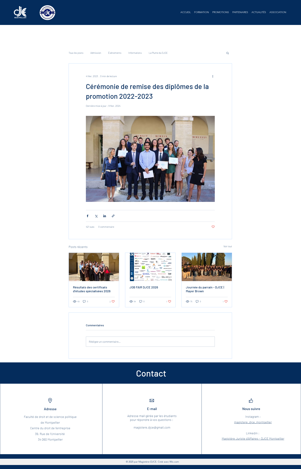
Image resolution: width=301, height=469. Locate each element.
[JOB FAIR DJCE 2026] (150, 267)
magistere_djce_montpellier (253, 422)
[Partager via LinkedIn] (104, 216)
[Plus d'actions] (213, 76)
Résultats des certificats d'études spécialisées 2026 (91, 289)
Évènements (114, 52)
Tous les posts (76, 52)
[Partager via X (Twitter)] (96, 216)
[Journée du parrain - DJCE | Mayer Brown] (207, 267)
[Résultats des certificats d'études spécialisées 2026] (94, 267)
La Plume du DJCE (158, 52)
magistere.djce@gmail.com (152, 427)
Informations (135, 52)
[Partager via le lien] (113, 216)
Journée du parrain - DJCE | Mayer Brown (205, 289)
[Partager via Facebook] (87, 216)
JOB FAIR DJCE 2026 (143, 287)
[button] (201, 12)
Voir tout (227, 246)
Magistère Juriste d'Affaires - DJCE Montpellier (253, 438)
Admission (95, 52)
